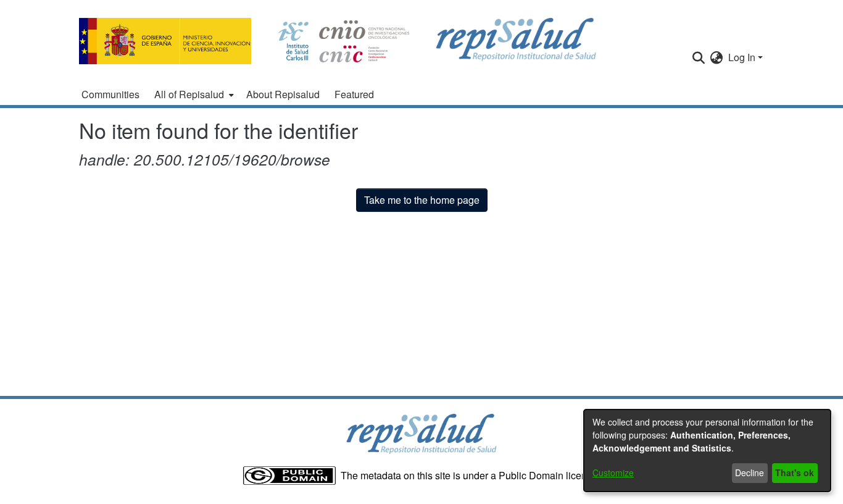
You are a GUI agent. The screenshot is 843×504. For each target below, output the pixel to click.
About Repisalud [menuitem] (283, 94)
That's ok (794, 472)
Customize (613, 472)
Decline (749, 472)
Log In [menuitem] (741, 57)
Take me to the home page (422, 200)
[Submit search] (699, 57)
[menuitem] (193, 94)
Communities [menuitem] (110, 94)
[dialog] (707, 451)
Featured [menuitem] (354, 94)
